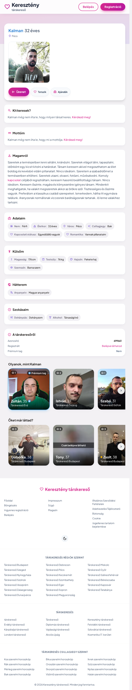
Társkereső (52, 619)
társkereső (10, 619)
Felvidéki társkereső (99, 624)
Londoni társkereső (15, 634)
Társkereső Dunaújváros (17, 594)
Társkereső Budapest (16, 564)
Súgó (51, 505)
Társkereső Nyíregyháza (17, 574)
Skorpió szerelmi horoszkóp (61, 669)
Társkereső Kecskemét (59, 574)
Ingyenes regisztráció (16, 510)
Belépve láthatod (112, 345)
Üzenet (19, 92)
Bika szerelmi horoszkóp (59, 659)
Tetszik (40, 92)
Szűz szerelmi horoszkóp (101, 664)
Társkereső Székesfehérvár (103, 574)
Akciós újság (53, 634)
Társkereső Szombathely (60, 579)
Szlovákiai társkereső (99, 629)
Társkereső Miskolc (98, 564)
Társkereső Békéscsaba (101, 579)
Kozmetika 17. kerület (99, 634)
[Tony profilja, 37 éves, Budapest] (73, 445)
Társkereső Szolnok (15, 579)
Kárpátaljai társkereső (16, 629)
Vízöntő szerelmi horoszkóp (61, 674)
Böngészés (10, 505)
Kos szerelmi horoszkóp (17, 659)
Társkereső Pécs (55, 569)
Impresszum (55, 500)
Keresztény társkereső (100, 619)
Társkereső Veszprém (16, 584)
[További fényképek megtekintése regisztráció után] (29, 62)
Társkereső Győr (97, 569)
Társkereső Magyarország (60, 594)
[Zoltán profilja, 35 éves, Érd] (29, 389)
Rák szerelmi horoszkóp (17, 664)
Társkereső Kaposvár (99, 584)
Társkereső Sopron (56, 589)
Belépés (88, 7)
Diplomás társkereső (57, 624)
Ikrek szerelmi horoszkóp (102, 659)
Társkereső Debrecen (58, 564)
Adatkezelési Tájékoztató (106, 508)
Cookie (96, 518)
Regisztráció (112, 7)
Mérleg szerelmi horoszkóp (19, 669)
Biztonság (97, 513)
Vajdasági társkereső (57, 629)
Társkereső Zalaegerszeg (18, 589)
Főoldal (8, 500)
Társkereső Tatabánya (100, 589)
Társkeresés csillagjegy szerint (65, 651)
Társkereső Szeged (15, 569)
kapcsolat (14, 180)
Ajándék (60, 92)
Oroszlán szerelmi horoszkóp (62, 664)
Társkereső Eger (55, 584)
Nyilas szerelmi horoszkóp (102, 669)
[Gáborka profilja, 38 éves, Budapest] (28, 445)
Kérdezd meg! (81, 117)
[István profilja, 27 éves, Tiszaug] (73, 389)
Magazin (52, 510)
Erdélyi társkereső (14, 624)
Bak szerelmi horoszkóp (17, 674)
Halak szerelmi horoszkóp (102, 674)
